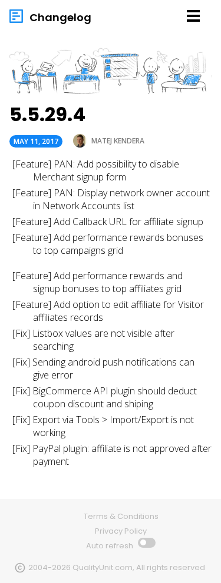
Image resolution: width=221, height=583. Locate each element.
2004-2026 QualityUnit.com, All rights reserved (116, 567)
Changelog (60, 17)
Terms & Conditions (121, 516)
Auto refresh (110, 545)
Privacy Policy (121, 531)
